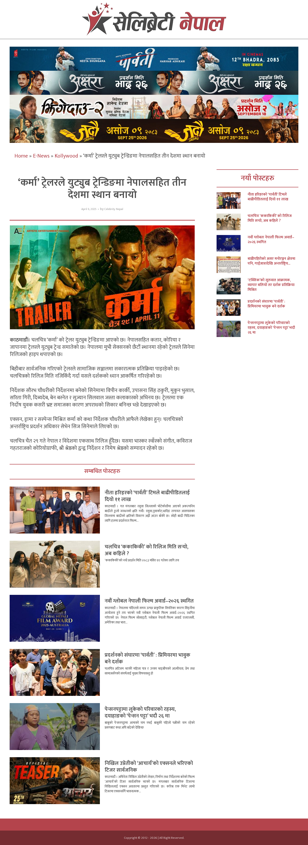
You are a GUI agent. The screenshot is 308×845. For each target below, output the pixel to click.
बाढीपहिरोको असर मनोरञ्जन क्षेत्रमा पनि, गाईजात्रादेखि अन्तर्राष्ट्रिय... (271, 261)
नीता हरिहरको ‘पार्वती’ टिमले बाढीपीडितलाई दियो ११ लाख (147, 496)
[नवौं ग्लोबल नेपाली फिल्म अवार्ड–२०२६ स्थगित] (232, 243)
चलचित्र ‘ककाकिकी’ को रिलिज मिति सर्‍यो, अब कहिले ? (146, 550)
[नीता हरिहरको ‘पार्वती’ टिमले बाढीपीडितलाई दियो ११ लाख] (232, 200)
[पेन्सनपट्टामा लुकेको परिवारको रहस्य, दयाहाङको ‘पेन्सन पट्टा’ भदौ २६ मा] (232, 329)
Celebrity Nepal (113, 209)
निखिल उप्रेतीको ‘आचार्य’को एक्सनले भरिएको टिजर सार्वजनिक (149, 767)
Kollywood (66, 156)
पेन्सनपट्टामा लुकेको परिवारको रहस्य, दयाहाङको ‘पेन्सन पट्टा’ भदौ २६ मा (140, 712)
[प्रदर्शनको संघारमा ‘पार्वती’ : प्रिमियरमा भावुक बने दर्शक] (232, 307)
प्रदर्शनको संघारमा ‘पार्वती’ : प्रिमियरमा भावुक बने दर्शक (147, 658)
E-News (41, 156)
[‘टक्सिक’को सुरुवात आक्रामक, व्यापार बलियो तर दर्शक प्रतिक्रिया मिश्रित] (232, 286)
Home (21, 156)
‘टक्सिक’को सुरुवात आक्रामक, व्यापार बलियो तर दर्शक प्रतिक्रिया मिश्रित (271, 285)
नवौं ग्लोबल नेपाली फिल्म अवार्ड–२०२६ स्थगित (149, 601)
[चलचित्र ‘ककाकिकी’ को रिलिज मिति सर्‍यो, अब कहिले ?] (232, 222)
